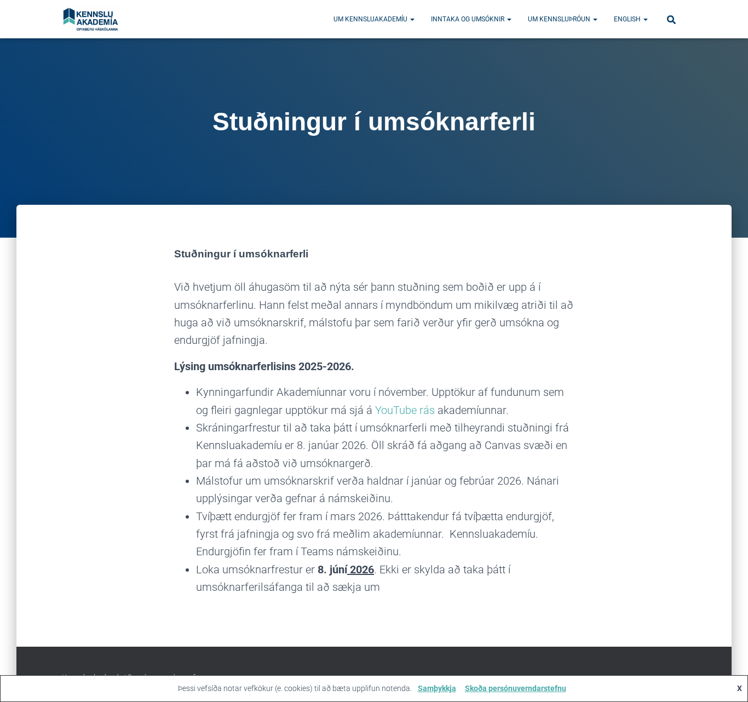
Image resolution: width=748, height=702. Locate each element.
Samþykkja (437, 688)
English (628, 19)
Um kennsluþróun (560, 19)
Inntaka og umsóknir (468, 19)
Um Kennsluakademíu (371, 19)
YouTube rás (405, 410)
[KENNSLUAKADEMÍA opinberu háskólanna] (91, 19)
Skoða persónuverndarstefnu (515, 688)
